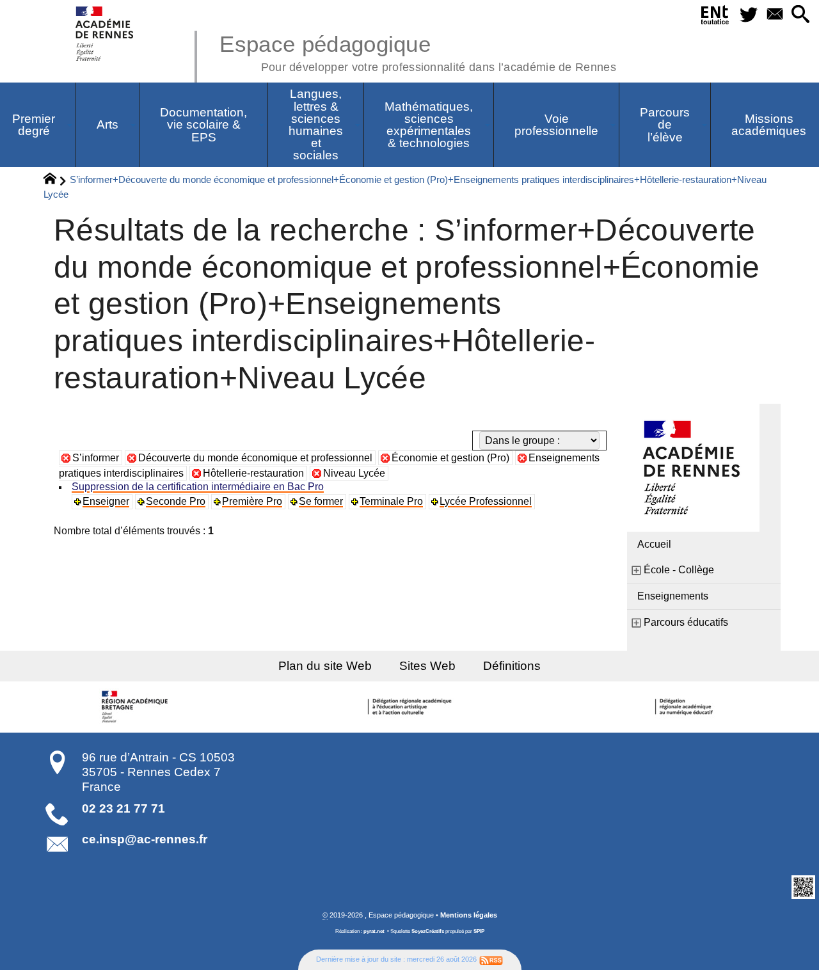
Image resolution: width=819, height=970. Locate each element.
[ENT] (715, 17)
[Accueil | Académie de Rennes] (136, 707)
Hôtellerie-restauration (253, 473)
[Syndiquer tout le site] (491, 959)
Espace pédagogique (417, 51)
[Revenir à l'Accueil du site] (55, 180)
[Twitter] (748, 15)
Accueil (654, 544)
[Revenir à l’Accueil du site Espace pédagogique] (105, 33)
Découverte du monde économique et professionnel (255, 457)
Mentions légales (468, 915)
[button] (801, 15)
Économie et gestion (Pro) (450, 457)
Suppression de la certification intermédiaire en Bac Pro (198, 486)
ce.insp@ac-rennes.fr (144, 839)
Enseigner (106, 501)
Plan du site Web (325, 665)
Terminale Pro (391, 501)
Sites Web (427, 665)
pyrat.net (374, 931)
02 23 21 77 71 (123, 808)
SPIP (478, 931)
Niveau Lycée (354, 473)
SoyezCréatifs (427, 931)
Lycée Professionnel (486, 501)
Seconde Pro (175, 501)
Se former (321, 501)
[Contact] (774, 15)
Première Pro (252, 501)
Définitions (512, 665)
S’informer (95, 457)
